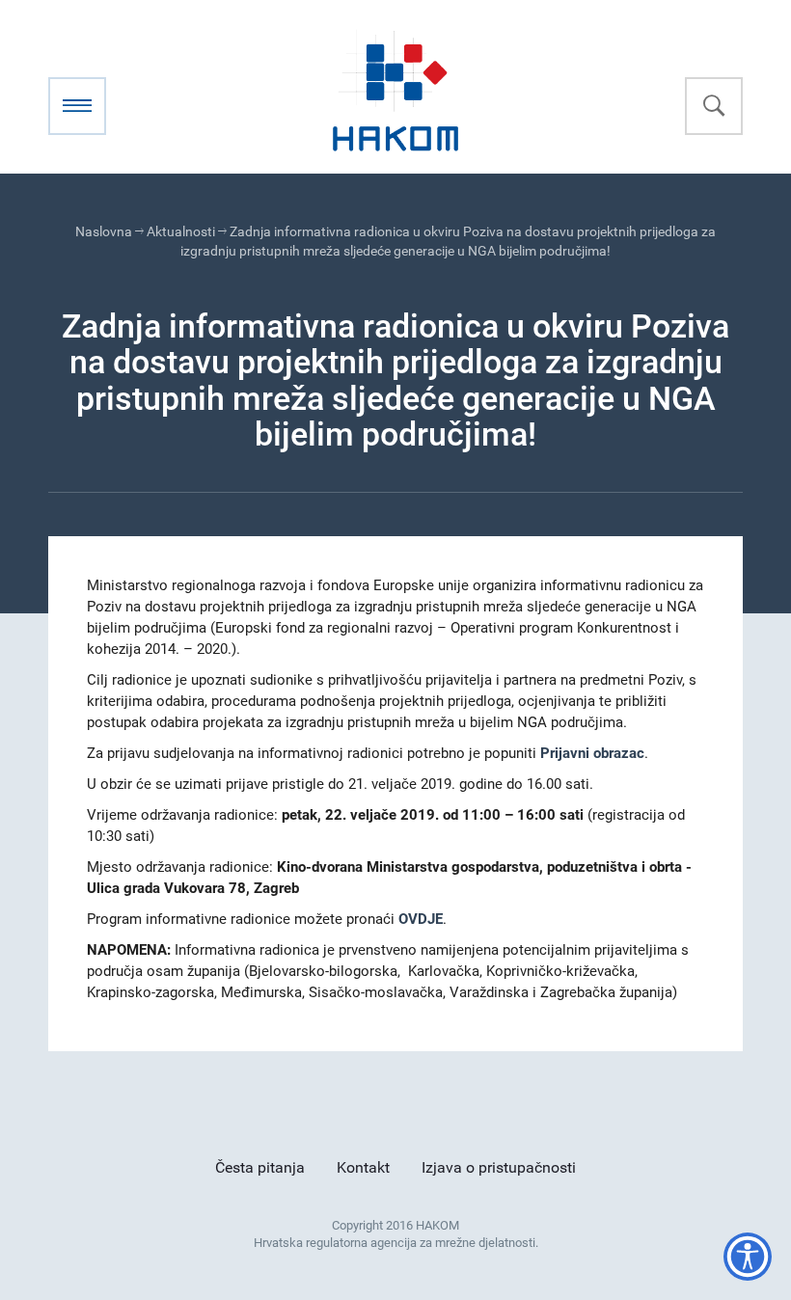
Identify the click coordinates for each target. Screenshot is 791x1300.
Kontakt (363, 1167)
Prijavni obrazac (592, 753)
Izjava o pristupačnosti (499, 1167)
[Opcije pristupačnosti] (747, 1256)
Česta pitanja (260, 1167)
